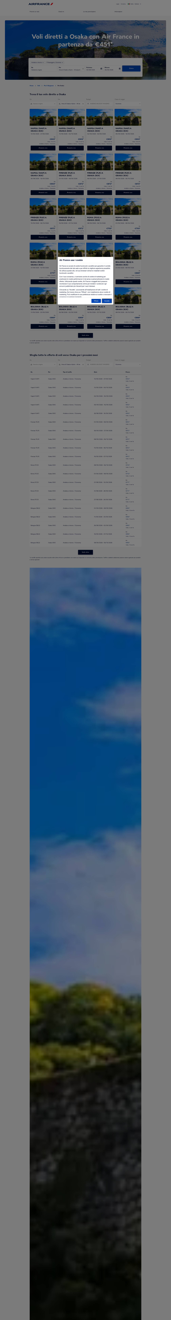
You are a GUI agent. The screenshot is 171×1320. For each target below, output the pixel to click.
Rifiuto (96, 301)
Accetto (107, 301)
